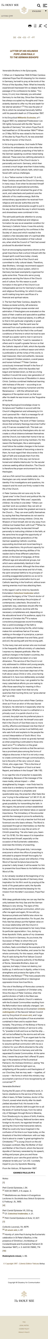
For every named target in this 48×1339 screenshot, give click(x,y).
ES (24, 37)
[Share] (45, 26)
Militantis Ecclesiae (26, 117)
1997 (11, 16)
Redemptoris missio (11, 1256)
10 (15, 1141)
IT (29, 37)
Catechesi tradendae (23, 593)
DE (14, 37)
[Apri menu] (44, 5)
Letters (5, 16)
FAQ (24, 1322)
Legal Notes (24, 1325)
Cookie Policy (24, 1329)
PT (33, 37)
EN (19, 37)
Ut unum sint (26, 1015)
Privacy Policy (24, 1332)
